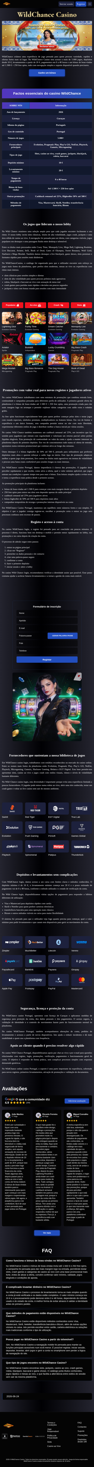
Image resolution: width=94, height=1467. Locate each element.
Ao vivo (33, 305)
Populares (10, 305)
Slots (79, 305)
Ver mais (47, 1233)
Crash (56, 305)
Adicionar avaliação (77, 1101)
